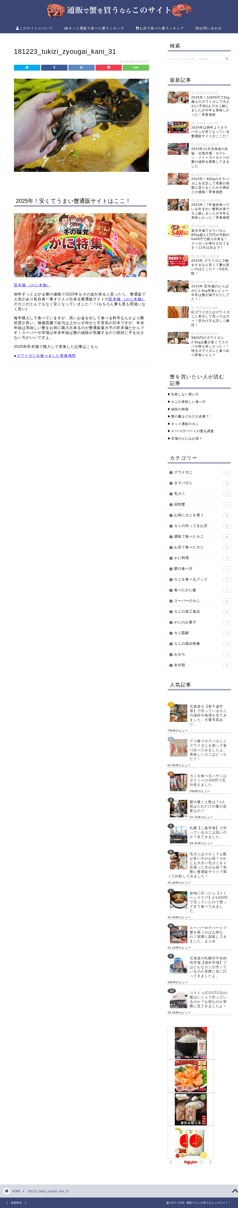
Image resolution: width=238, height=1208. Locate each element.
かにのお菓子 (201, 622)
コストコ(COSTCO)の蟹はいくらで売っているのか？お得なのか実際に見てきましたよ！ (209, 999)
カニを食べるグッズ (201, 579)
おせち (201, 654)
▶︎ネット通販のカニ (183, 424)
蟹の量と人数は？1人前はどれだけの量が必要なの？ (208, 806)
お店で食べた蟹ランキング (161, 28)
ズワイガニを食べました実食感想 (46, 356)
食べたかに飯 (201, 590)
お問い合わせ (211, 28)
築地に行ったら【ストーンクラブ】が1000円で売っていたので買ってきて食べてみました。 (209, 902)
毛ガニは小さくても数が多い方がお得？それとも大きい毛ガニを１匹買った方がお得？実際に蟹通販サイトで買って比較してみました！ (197, 865)
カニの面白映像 (201, 643)
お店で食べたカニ (201, 547)
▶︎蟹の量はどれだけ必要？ (188, 416)
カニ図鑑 (201, 633)
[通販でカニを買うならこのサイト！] (119, 17)
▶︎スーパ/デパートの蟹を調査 (191, 431)
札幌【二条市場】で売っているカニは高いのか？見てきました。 (208, 832)
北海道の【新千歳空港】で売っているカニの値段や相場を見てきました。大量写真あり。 (208, 715)
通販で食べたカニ (201, 536)
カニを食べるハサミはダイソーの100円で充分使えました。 (208, 780)
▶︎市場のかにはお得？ (185, 438)
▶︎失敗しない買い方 (183, 394)
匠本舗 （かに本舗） (32, 285)
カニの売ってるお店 (201, 526)
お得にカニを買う (201, 515)
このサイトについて (36, 28)
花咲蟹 (201, 504)
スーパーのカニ (201, 601)
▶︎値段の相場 (178, 409)
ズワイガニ (201, 472)
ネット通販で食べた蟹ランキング (96, 28)
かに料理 (201, 558)
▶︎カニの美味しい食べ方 (187, 402)
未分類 (201, 665)
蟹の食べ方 (201, 568)
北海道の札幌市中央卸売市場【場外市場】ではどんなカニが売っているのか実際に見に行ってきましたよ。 (208, 967)
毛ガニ (201, 493)
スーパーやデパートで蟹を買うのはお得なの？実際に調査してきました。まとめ (208, 934)
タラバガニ (201, 483)
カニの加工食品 (201, 611)
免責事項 (16, 1202)
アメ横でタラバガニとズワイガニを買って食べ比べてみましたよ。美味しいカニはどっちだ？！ (208, 750)
